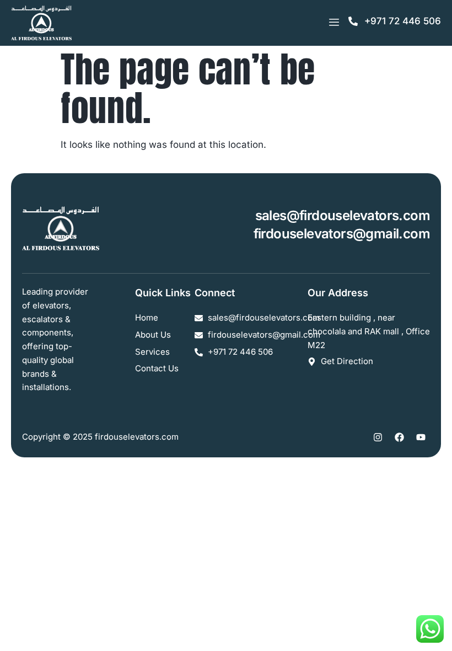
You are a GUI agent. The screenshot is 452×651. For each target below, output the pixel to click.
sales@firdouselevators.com (342, 215)
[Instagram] (377, 437)
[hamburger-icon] (333, 23)
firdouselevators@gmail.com (342, 234)
